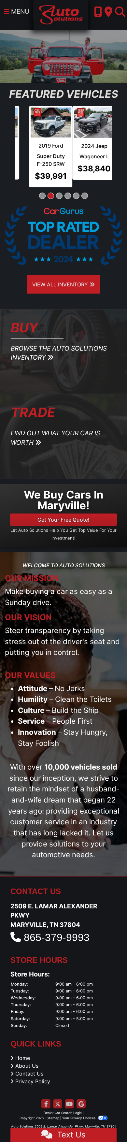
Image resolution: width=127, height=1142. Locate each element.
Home (22, 1050)
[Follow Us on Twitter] (57, 1097)
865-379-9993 (57, 930)
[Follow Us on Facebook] (45, 1097)
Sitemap (53, 1110)
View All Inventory (61, 276)
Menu (19, 11)
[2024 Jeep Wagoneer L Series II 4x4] (37, 122)
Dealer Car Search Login (63, 1105)
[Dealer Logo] (61, 14)
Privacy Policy (32, 1074)
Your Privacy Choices (79, 1110)
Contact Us (29, 1066)
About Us (26, 1058)
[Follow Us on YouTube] (69, 1097)
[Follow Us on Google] (81, 1097)
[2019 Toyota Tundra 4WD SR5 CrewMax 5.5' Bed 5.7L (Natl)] (90, 122)
